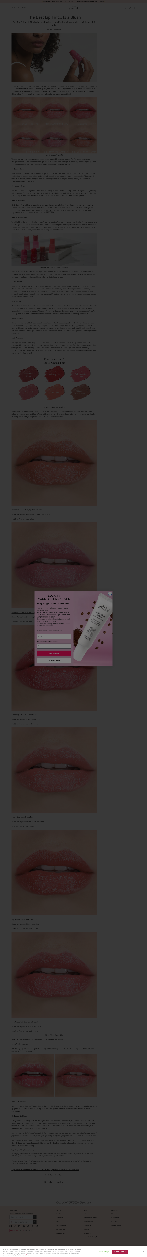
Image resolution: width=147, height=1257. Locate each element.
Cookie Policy (26, 1255)
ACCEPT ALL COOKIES (119, 1251)
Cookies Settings (104, 1251)
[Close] (144, 1251)
